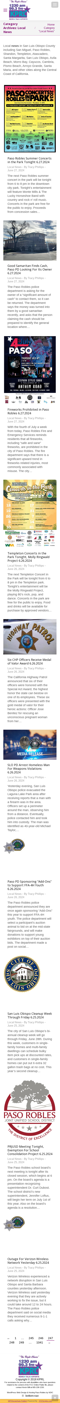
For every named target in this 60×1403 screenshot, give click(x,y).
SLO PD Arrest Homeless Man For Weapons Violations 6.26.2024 (29, 768)
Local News (15, 167)
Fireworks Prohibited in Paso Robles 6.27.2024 (28, 411)
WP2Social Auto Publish (17, 1401)
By (34, 167)
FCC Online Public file (38, 1385)
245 (31, 1338)
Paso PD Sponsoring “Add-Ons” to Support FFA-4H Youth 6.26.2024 (30, 885)
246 (40, 1338)
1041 (39, 1342)
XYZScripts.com (45, 1401)
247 (50, 1338)
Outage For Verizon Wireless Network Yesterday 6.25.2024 (28, 1261)
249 (21, 1342)
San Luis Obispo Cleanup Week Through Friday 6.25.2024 (30, 1015)
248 (11, 1342)
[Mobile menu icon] (54, 5)
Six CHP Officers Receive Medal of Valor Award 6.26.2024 (29, 661)
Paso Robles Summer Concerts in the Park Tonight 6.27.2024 (30, 160)
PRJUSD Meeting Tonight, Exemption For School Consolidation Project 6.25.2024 (30, 1150)
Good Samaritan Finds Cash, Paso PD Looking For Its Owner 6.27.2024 (30, 269)
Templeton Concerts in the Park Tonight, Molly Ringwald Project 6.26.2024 (29, 557)
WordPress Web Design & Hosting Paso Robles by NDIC (30, 1392)
